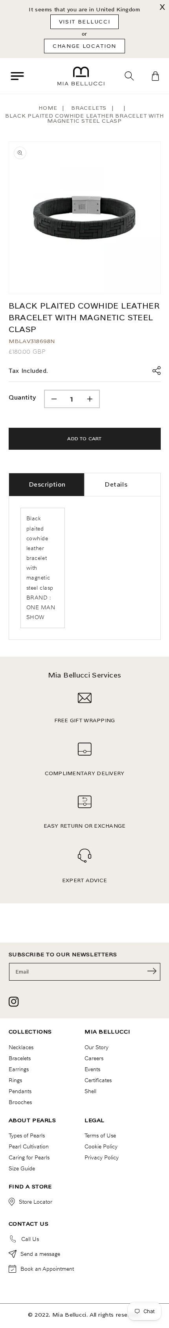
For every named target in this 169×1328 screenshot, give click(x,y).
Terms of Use (100, 1135)
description (47, 484)
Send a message (40, 1254)
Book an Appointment (47, 1269)
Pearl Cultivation (29, 1146)
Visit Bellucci (84, 21)
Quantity (22, 397)
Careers (93, 1058)
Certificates (98, 1080)
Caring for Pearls (29, 1157)
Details (116, 484)
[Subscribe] (152, 971)
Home (48, 108)
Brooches (20, 1102)
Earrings (19, 1069)
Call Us (30, 1239)
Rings (15, 1080)
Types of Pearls (27, 1135)
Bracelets (89, 108)
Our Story (96, 1047)
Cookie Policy (101, 1146)
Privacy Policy (101, 1157)
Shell (90, 1091)
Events (92, 1069)
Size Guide (22, 1168)
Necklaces (21, 1047)
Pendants (20, 1091)
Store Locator (35, 1202)
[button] (17, 76)
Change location (84, 45)
